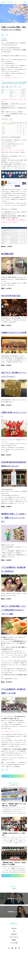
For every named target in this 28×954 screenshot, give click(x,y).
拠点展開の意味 (7, 254)
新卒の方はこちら (13, 898)
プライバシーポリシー (14, 937)
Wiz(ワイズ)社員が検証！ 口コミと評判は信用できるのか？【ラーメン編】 (13, 610)
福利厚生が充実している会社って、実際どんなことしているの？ (13, 518)
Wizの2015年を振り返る (11, 296)
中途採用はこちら (13, 911)
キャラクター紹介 (14, 942)
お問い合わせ (14, 934)
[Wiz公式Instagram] (15, 948)
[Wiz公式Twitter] (12, 948)
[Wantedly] (19, 948)
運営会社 (14, 939)
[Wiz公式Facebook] (9, 948)
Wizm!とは (14, 928)
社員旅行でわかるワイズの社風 (13, 333)
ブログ (14, 931)
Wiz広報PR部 (14, 209)
